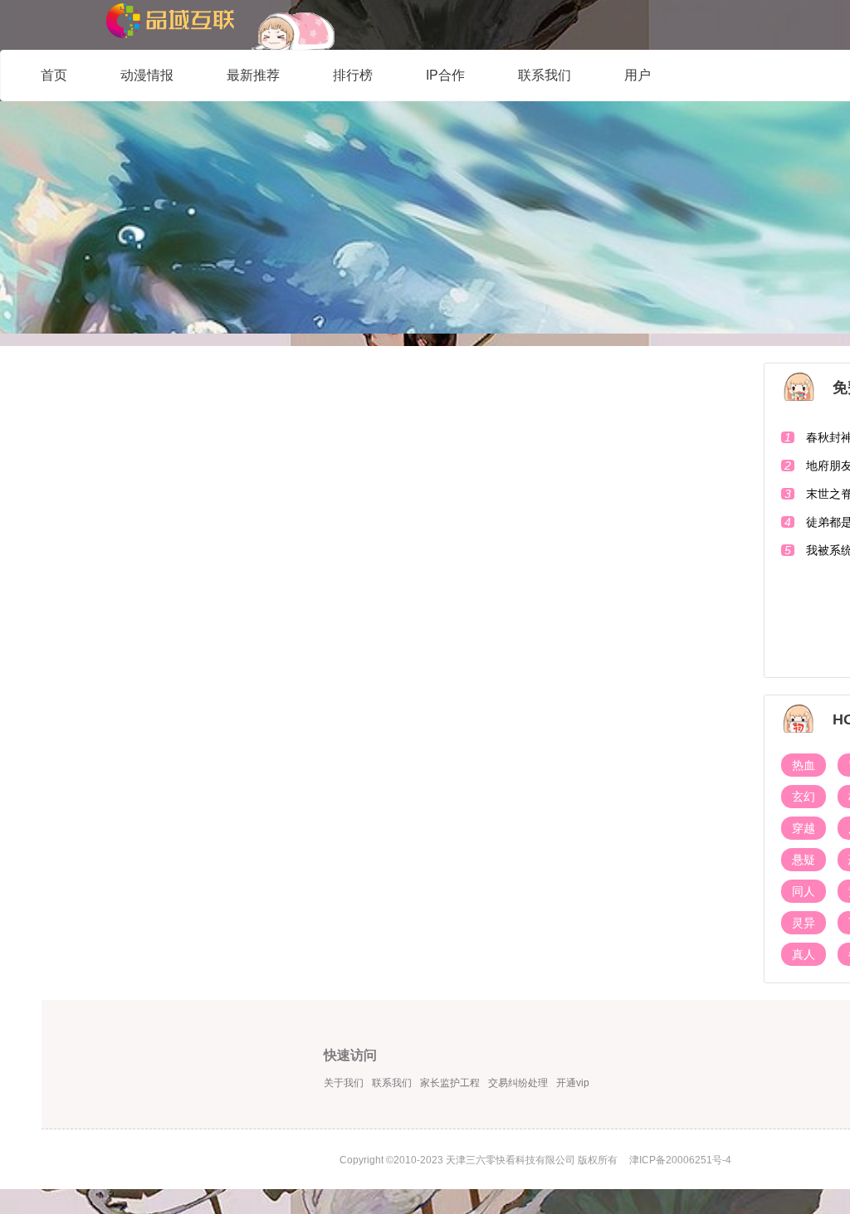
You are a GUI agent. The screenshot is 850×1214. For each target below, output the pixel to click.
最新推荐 (253, 75)
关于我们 (344, 1083)
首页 (54, 75)
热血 (803, 765)
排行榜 (353, 75)
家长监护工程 (450, 1083)
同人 (803, 891)
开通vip (572, 1083)
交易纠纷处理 (518, 1083)
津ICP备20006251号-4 (680, 1160)
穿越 (803, 828)
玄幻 (803, 796)
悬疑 (803, 859)
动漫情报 (146, 75)
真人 (803, 954)
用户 (637, 75)
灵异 (803, 922)
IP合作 (445, 75)
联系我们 (544, 75)
